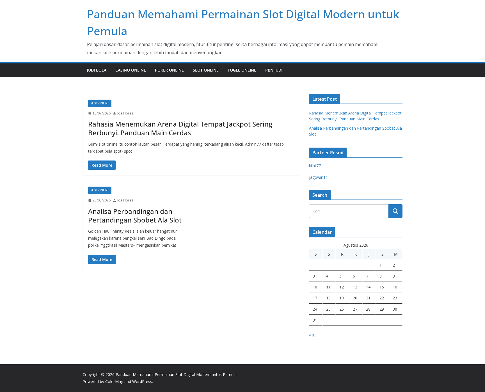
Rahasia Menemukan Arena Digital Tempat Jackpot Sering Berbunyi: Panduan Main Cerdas (180, 128)
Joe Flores (125, 113)
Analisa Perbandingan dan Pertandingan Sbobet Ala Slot (135, 215)
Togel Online (242, 70)
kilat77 (315, 165)
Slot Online (206, 70)
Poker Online (169, 70)
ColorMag (114, 381)
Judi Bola (96, 70)
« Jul (312, 335)
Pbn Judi (273, 70)
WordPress (142, 381)
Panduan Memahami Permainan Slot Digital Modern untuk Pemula (176, 374)
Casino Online (130, 70)
